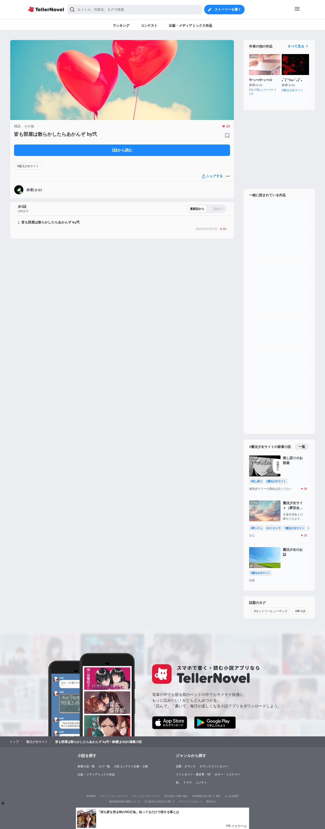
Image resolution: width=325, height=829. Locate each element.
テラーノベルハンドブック (114, 796)
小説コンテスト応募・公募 (131, 766)
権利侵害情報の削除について (124, 801)
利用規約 (91, 796)
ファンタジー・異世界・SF (193, 774)
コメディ (201, 782)
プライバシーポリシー (190, 801)
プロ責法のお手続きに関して (159, 801)
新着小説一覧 (86, 766)
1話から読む (122, 150)
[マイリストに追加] (227, 135)
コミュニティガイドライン (146, 796)
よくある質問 (231, 796)
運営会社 (211, 801)
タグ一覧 (104, 766)
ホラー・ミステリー (227, 774)
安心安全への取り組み (176, 796)
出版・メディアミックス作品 (96, 774)
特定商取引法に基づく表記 (206, 796)
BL (177, 782)
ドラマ (187, 782)
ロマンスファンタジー (214, 766)
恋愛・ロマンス (186, 766)
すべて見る (296, 46)
